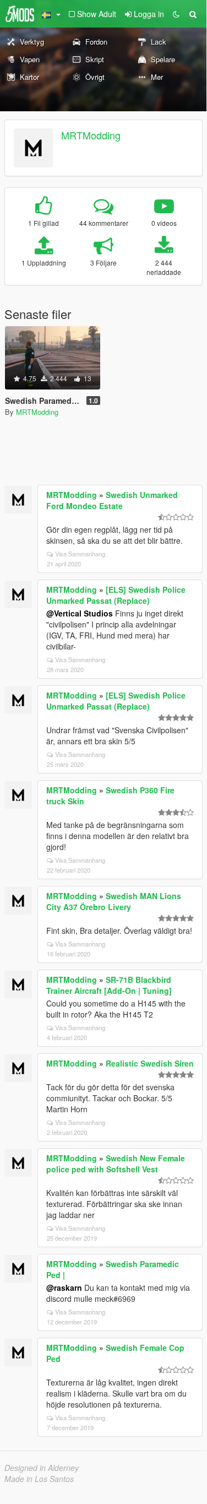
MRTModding (91, 135)
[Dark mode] (176, 14)
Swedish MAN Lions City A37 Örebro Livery (113, 901)
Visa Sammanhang (80, 553)
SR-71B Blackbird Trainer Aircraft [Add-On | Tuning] (109, 985)
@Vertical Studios (79, 613)
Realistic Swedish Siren (150, 1063)
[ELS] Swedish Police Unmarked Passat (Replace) (116, 595)
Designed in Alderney (41, 1467)
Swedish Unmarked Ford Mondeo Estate (112, 500)
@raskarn (64, 1287)
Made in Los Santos (39, 1478)
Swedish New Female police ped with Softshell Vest (115, 1164)
